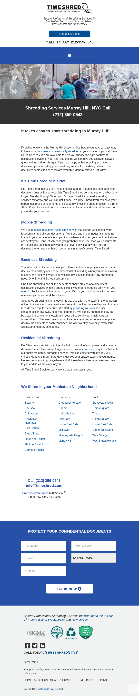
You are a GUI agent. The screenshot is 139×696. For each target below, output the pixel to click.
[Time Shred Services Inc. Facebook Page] (27, 647)
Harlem (62, 408)
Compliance (85, 680)
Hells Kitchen (66, 413)
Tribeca (96, 413)
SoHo (95, 397)
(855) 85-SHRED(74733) (61, 652)
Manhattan (91, 616)
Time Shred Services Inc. (46, 689)
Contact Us (105, 680)
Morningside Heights (70, 435)
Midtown (63, 429)
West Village (100, 435)
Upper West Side (102, 429)
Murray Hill (65, 440)
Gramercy (64, 397)
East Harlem (32, 428)
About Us (41, 680)
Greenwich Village (69, 402)
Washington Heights (104, 440)
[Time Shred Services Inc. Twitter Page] (34, 647)
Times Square (100, 408)
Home (28, 680)
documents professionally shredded (58, 151)
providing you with (83, 308)
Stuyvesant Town (102, 402)
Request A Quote (69, 33)
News (54, 680)
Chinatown (31, 413)
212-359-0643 (82, 42)
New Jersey (80, 619)
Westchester (56, 619)
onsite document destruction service (55, 229)
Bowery (29, 402)
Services (67, 680)
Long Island (38, 619)
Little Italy (64, 418)
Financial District (35, 439)
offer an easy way (89, 349)
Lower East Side (68, 424)
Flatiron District (34, 444)
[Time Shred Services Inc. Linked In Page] (42, 647)
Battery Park (32, 397)
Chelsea (30, 408)
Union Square (100, 418)
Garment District (34, 449)
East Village (32, 433)
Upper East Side (102, 424)
